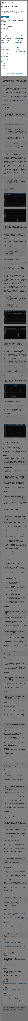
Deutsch (17, 45)
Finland (2, 42)
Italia (2, 47)
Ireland (2, 45)
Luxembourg (4, 49)
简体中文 (4, 63)
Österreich (17, 38)
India (2, 58)
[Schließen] (26, 2)
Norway (16, 36)
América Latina (4, 26)
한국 (2, 68)
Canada (3, 28)
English (17, 47)
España (2, 40)
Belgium (3, 35)
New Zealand (4, 59)
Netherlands (17, 35)
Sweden (16, 42)
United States (4, 30)
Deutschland (4, 38)
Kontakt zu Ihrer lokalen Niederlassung (14, 73)
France (2, 44)
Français (17, 49)
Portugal (16, 40)
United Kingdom (18, 51)
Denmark (3, 36)
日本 (2, 67)
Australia (3, 56)
